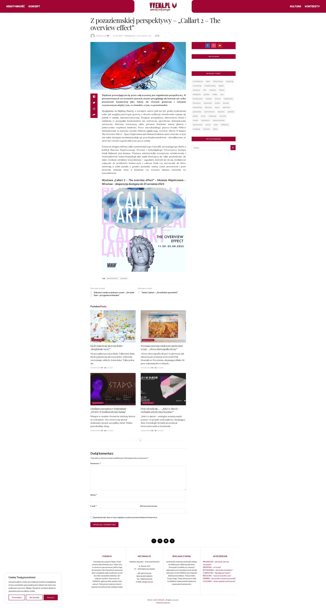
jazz (222, 94)
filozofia (213, 90)
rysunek (222, 116)
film (204, 90)
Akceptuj (50, 597)
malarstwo (208, 103)
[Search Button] (233, 147)
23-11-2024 (159, 430)
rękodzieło (205, 120)
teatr (216, 124)
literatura (197, 103)
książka (209, 99)
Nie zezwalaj (34, 597)
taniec (208, 124)
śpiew (215, 129)
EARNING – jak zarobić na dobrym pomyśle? (219, 578)
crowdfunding (210, 86)
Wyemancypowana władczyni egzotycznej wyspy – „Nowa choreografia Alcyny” (162, 347)
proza (203, 116)
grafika (206, 94)
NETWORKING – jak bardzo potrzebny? (218, 570)
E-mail (93, 506)
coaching (229, 81)
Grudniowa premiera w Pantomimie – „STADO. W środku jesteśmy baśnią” (109, 410)
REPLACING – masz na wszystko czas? (217, 576)
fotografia (197, 94)
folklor (221, 90)
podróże (231, 111)
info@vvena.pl (147, 582)
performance (112, 278)
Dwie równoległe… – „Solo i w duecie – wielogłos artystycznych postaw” (160, 410)
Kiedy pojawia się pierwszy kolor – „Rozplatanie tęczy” (107, 347)
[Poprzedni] (136, 440)
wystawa (206, 129)
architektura (198, 81)
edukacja (196, 90)
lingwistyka (228, 99)
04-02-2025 (109, 368)
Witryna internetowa (148, 506)
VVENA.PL (224, 124)
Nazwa (93, 495)
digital (221, 86)
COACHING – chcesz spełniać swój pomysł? (219, 581)
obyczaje (208, 107)
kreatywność (198, 99)
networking (197, 107)
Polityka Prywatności (163, 603)
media (217, 103)
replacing (212, 116)
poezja (195, 116)
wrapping (196, 129)
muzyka (226, 103)
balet (208, 81)
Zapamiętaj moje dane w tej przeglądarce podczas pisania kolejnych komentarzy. (125, 517)
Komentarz (95, 463)
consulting (197, 86)
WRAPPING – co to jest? (212, 567)
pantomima (197, 111)
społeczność (197, 124)
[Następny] (140, 440)
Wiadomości (130, 36)
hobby (215, 94)
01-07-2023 (118, 36)
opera (217, 107)
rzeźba (195, 120)
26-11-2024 (109, 430)
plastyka (124, 278)
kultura (218, 99)
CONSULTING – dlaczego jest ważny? (216, 573)
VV (108, 36)
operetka (226, 107)
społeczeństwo (218, 120)
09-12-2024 (159, 368)
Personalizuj (17, 597)
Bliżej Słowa (218, 81)
